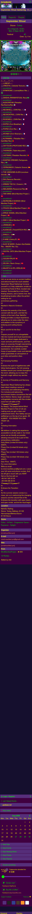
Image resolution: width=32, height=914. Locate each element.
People (21, 17)
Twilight (13, 525)
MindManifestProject (8, 551)
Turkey (19, 25)
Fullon (3, 522)
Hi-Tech (10, 522)
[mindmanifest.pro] (8, 533)
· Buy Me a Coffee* (11, 889)
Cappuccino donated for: (17, 869)
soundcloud (7, 88)
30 (30, 836)
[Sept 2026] (30, 815)
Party (3, 17)
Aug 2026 (16, 815)
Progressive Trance (21, 522)
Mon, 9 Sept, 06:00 (16, 31)
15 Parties (5, 555)
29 (25, 836)
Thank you (26, 897)
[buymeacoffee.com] (15, 893)
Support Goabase (6, 897)
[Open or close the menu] (30, 1)
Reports (12, 17)
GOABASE (6, 2)
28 (20, 836)
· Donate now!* (10, 883)
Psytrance (4, 525)
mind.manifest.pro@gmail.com (12, 539)
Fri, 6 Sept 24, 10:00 (16, 29)
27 (16, 836)
